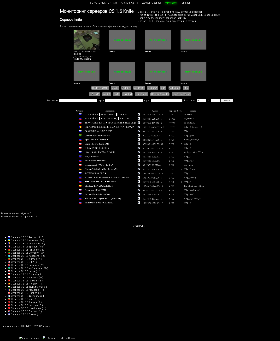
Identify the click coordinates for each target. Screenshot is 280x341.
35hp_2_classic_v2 (192, 198)
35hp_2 (187, 131)
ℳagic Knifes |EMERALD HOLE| (100, 152)
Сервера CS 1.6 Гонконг (24, 280)
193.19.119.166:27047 (82, 59)
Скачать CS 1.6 (129, 2)
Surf (163, 88)
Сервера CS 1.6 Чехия (23, 271)
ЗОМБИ (126, 88)
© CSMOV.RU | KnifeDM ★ (97, 148)
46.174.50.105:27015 (152, 152)
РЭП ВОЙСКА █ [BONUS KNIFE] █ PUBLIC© (106, 114)
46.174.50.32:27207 (152, 194)
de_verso (188, 114)
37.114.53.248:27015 (152, 169)
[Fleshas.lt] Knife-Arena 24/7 (97, 135)
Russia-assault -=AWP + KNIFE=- (99, 165)
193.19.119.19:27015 (152, 178)
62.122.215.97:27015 (152, 131)
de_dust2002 (189, 118)
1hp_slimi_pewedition (194, 186)
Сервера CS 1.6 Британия (25, 265)
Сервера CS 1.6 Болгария (25, 252)
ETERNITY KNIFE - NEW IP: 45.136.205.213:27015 (108, 177)
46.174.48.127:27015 (152, 123)
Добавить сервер (151, 2)
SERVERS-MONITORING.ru (103, 2)
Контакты (53, 338)
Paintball (127, 94)
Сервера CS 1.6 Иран (22, 299)
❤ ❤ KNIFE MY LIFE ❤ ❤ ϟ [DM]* (101, 181)
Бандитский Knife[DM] (95, 190)
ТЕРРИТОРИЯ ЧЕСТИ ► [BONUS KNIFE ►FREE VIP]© (110, 123)
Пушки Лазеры (100, 88)
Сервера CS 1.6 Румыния (25, 243)
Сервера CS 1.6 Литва (23, 258)
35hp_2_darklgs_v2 (193, 127)
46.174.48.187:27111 (152, 199)
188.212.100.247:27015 (153, 127)
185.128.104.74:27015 (153, 173)
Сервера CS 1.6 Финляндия (26, 296)
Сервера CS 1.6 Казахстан (25, 255)
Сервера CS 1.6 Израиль (24, 277)
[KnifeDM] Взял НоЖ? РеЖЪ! (98, 131)
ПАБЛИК (94, 94)
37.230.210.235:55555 (153, 144)
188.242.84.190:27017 (153, 203)
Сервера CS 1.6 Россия (24, 237)
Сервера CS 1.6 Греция (23, 314)
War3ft (106, 94)
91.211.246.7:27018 (152, 135)
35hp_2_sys (189, 169)
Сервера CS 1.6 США (22, 262)
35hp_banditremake (193, 190)
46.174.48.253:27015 (152, 182)
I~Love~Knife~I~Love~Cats (97, 194)
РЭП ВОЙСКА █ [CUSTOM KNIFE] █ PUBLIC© (107, 118)
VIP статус (171, 2)
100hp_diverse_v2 (192, 139)
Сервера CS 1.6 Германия (25, 249)
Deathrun (152, 88)
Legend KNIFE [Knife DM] (97, 144)
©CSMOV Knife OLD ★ (95, 173)
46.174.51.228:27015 (152, 119)
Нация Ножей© (92, 156)
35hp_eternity (190, 177)
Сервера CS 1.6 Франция (24, 246)
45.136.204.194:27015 (153, 114)
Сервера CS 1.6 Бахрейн (24, 305)
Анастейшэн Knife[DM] (95, 160)
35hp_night (189, 160)
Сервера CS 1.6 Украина (24, 240)
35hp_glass (189, 135)
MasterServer (68, 338)
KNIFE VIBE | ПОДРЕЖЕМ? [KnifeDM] (103, 198)
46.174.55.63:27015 (152, 157)
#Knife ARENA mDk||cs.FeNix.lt (99, 186)
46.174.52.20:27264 (152, 165)
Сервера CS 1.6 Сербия (24, 311)
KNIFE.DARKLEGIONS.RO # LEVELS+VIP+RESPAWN (109, 127)
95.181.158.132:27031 (153, 190)
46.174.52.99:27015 (152, 161)
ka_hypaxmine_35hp (193, 152)
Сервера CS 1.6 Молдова (25, 289)
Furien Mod (141, 94)
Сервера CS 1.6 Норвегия (25, 292)
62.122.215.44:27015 (152, 140)
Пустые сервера (181, 94)
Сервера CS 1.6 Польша (24, 274)
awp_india (188, 165)
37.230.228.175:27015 (153, 148)
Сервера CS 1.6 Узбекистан (26, 268)
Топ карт (185, 2)
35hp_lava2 (189, 194)
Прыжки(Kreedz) (160, 94)
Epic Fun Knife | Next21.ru (96, 139)
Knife (116, 94)
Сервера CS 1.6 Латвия (24, 302)
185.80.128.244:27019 (153, 186)
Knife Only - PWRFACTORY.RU (99, 202)
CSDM (115, 88)
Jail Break (139, 88)
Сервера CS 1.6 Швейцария (26, 308)
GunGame (174, 88)
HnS (186, 88)
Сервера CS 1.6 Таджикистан (27, 286)
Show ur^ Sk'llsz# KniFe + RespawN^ (101, 169)
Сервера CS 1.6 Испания (24, 283)
